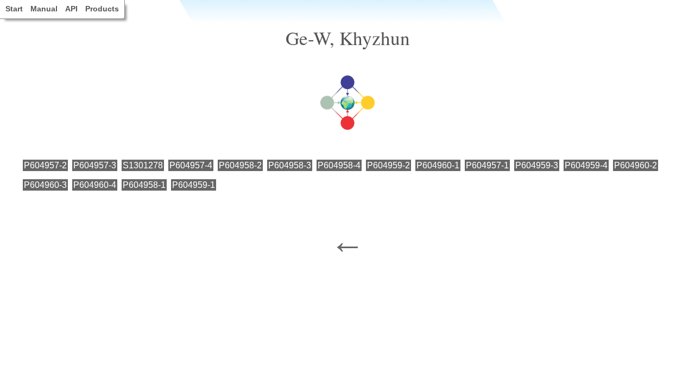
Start (14, 8)
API (71, 8)
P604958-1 (144, 185)
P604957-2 (45, 165)
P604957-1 (487, 165)
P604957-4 (190, 165)
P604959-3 (536, 165)
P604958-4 (339, 165)
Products (102, 8)
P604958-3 (289, 165)
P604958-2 (240, 165)
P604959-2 (388, 165)
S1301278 (143, 165)
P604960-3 (45, 185)
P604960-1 (437, 165)
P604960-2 (635, 165)
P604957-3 (94, 165)
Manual (44, 8)
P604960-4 (94, 185)
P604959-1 (193, 185)
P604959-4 (586, 165)
